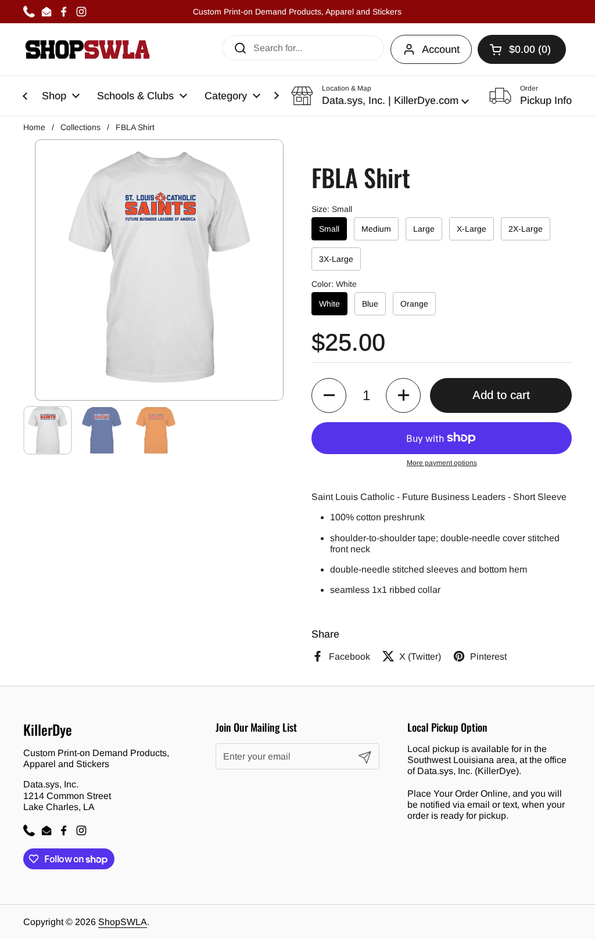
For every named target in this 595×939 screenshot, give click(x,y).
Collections (80, 127)
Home (34, 127)
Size (331, 209)
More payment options (442, 463)
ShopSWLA (122, 922)
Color (334, 284)
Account (441, 49)
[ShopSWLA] (87, 49)
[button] (380, 96)
